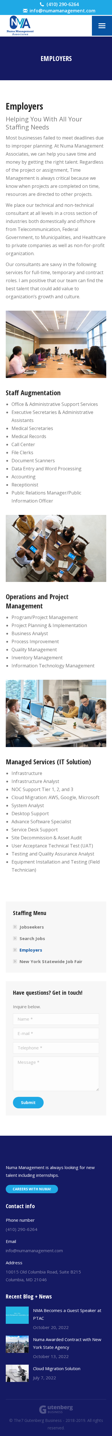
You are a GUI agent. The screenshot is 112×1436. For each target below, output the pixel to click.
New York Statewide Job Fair (51, 961)
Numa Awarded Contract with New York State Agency (67, 1343)
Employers (31, 950)
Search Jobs (32, 938)
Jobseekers (32, 927)
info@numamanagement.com (62, 10)
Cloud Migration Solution (56, 1368)
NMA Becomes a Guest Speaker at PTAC (67, 1314)
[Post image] (17, 1315)
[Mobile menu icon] (102, 26)
